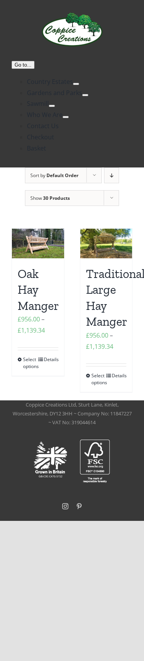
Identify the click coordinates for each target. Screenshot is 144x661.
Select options (30, 363)
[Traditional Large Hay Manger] (106, 243)
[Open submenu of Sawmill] (52, 106)
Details (51, 359)
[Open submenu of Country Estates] (76, 84)
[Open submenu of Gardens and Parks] (85, 95)
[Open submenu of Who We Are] (66, 117)
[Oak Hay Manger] (38, 243)
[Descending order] (111, 175)
